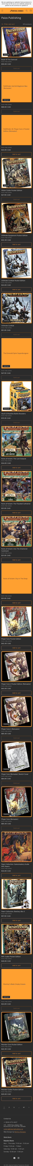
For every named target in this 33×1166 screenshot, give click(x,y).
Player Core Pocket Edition (11, 639)
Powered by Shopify (23, 1165)
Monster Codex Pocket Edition (12, 1089)
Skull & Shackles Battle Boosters (13, 414)
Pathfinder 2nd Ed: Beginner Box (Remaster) (15, 87)
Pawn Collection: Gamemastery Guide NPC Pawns (15, 865)
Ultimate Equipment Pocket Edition (14, 235)
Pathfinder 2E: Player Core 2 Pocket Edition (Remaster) (16, 130)
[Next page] (29, 1107)
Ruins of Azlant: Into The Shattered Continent (14, 550)
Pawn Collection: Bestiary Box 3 (13, 911)
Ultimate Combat (7, 325)
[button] (2, 11)
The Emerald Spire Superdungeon (16, 353)
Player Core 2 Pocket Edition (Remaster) (16, 684)
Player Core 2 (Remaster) (10, 729)
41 (24, 1107)
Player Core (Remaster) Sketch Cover (14, 774)
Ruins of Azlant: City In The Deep (15, 578)
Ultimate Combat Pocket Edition (13, 280)
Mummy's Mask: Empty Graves (14, 984)
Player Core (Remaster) (9, 819)
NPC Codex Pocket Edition (11, 956)
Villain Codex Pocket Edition (11, 190)
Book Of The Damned (9, 59)
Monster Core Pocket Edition (11, 1044)
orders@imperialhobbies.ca (13, 1129)
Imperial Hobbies (13, 1165)
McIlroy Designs (20, 1132)
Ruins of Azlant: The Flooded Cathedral (15, 504)
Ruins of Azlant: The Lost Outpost (13, 459)
